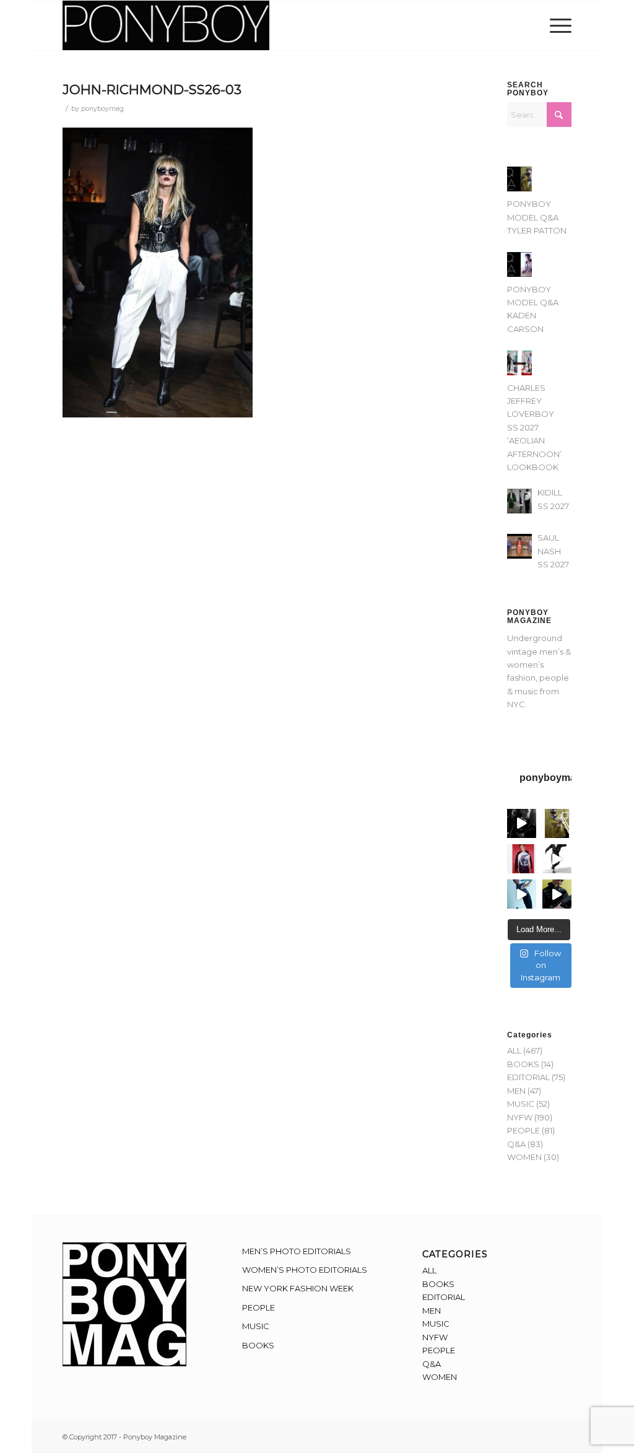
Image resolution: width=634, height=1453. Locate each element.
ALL (514, 1050)
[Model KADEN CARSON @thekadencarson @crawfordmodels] (521, 894)
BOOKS (523, 1064)
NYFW (519, 1117)
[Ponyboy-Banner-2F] (166, 25)
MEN (516, 1091)
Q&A (516, 1144)
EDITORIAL (528, 1077)
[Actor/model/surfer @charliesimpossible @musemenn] (556, 858)
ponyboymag (102, 109)
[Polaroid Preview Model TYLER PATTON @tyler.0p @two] (521, 858)
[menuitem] (556, 25)
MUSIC (520, 1104)
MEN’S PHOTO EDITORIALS (296, 1251)
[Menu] (556, 25)
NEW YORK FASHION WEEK (298, 1288)
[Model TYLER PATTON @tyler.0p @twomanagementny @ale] (521, 823)
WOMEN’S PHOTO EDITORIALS (304, 1270)
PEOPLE (523, 1130)
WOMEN (524, 1157)
